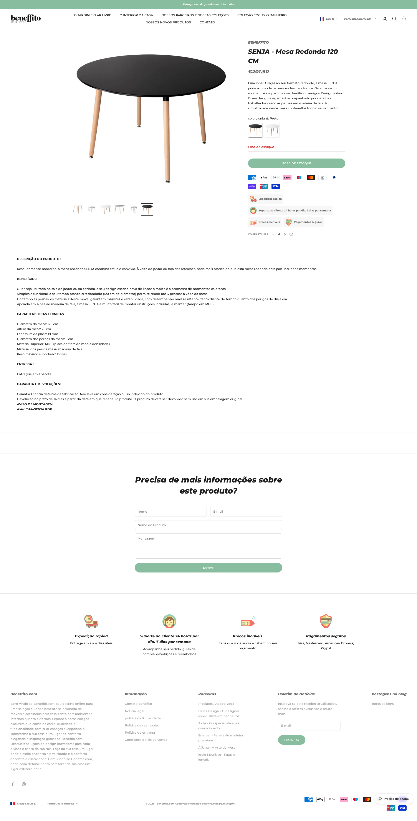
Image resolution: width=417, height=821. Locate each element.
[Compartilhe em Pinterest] (285, 234)
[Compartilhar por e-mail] (291, 234)
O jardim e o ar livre (92, 15)
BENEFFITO (258, 42)
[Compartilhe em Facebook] (273, 234)
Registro (291, 739)
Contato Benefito (138, 704)
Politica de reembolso (142, 725)
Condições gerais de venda (146, 740)
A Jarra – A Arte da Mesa (216, 747)
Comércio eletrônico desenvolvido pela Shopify (205, 803)
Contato (207, 22)
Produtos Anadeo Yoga (216, 704)
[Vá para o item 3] (105, 209)
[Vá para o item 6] (147, 209)
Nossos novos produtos (168, 22)
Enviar (208, 567)
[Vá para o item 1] (78, 209)
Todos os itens (383, 704)
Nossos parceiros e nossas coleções (195, 15)
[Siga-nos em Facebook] (12, 784)
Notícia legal (134, 711)
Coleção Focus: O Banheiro (262, 15)
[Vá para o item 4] (119, 209)
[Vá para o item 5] (133, 209)
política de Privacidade (143, 718)
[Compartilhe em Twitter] (279, 234)
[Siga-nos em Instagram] (24, 784)
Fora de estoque (296, 163)
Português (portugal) (357, 18)
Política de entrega (140, 732)
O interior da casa (136, 15)
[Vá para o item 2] (92, 209)
